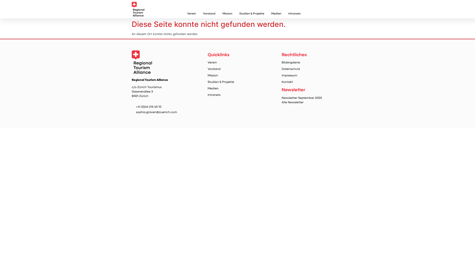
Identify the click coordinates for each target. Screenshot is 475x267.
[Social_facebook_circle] (142, 118)
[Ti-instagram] (134, 118)
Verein (191, 13)
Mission (227, 13)
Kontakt (287, 82)
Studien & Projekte (251, 13)
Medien (276, 13)
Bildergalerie (291, 62)
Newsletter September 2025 (302, 98)
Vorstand (209, 13)
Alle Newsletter (293, 102)
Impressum (289, 75)
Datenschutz (291, 69)
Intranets (294, 13)
